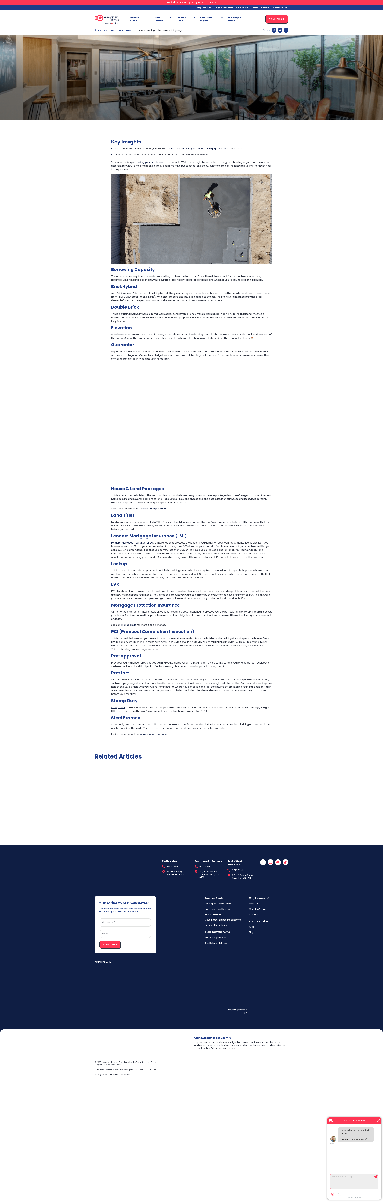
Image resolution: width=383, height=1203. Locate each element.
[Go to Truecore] (117, 977)
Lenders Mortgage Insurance (213, 148)
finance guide (128, 625)
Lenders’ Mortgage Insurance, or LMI (132, 542)
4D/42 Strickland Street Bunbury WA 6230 (209, 874)
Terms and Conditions (119, 1074)
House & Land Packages (181, 148)
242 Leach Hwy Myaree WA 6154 (175, 873)
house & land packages (153, 508)
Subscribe (110, 944)
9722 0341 (204, 866)
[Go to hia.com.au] (166, 977)
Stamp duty (118, 707)
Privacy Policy (101, 1074)
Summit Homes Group (146, 1062)
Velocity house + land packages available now (190, 2)
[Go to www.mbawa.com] (117, 1003)
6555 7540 (172, 866)
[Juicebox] (268, 1003)
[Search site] (260, 19)
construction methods (153, 734)
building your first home (149, 162)
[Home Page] (117, 870)
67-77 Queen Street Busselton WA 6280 (243, 877)
